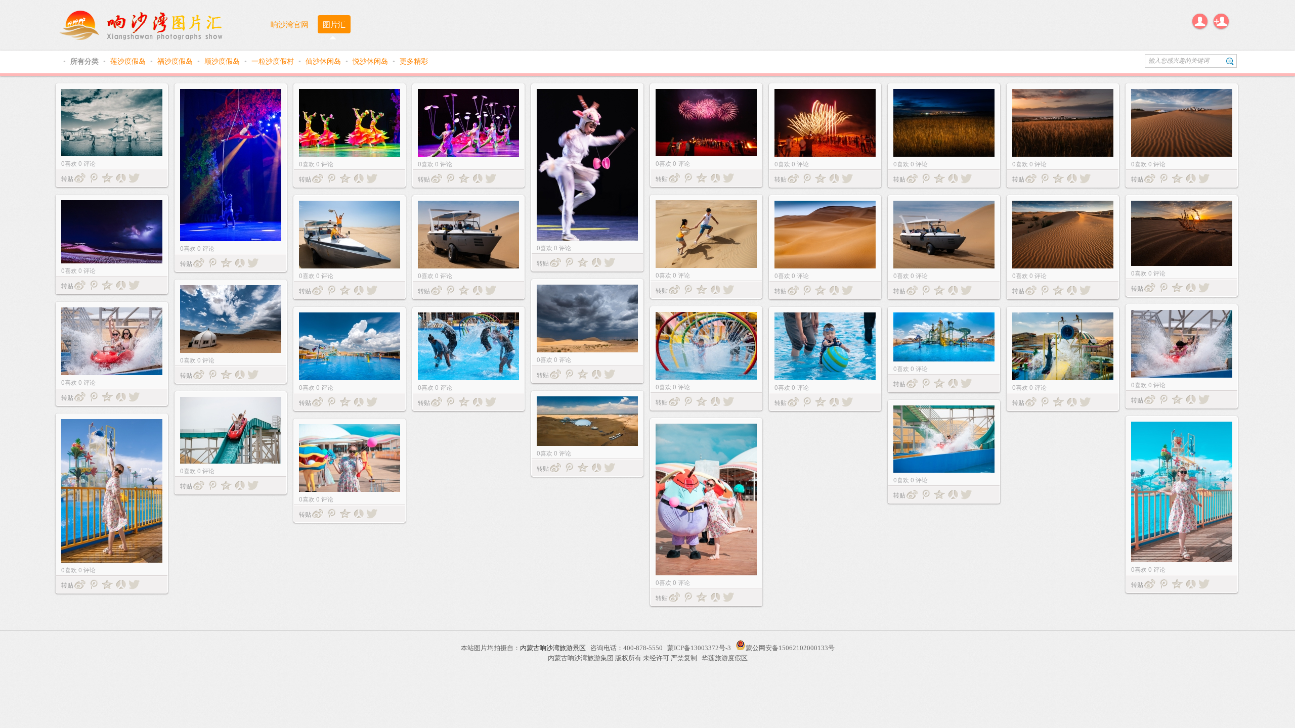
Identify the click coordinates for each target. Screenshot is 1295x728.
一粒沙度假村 (273, 61)
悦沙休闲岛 (371, 61)
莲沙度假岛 (129, 61)
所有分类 (85, 61)
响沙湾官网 (290, 24)
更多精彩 (414, 61)
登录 (1199, 21)
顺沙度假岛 (223, 61)
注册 (1221, 21)
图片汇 (334, 24)
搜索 (1230, 61)
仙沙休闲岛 (324, 61)
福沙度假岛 (176, 61)
